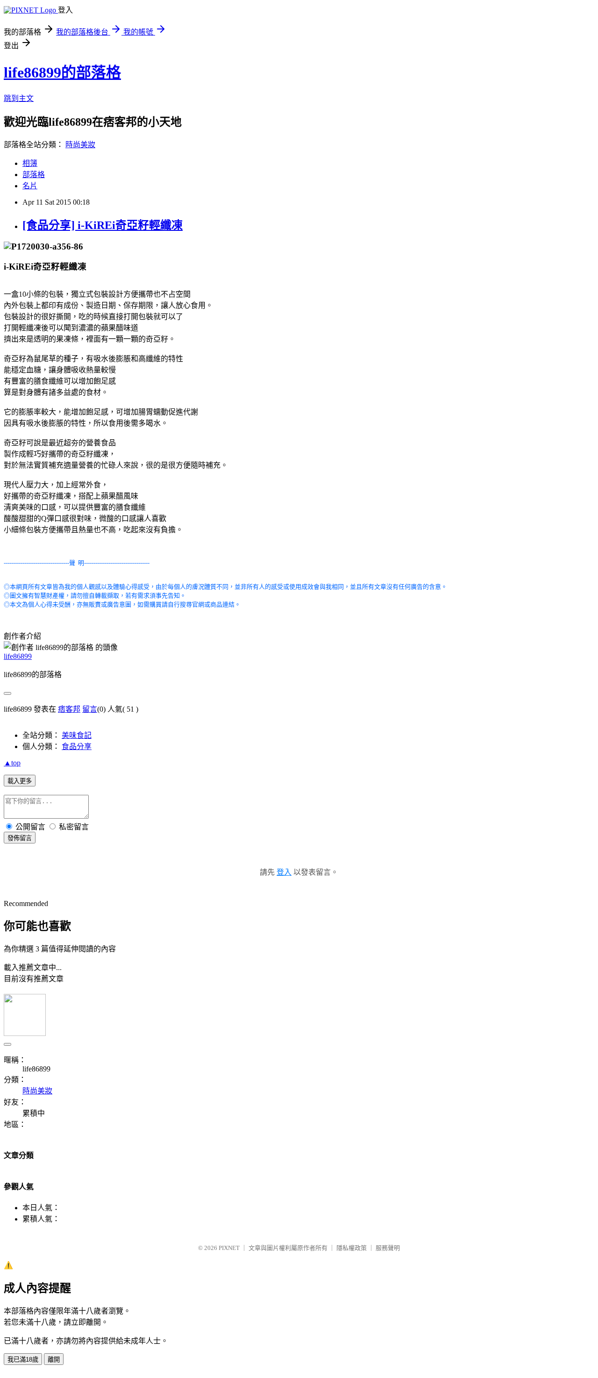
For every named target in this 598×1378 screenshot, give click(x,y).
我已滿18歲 (22, 1359)
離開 (54, 1359)
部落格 (33, 174)
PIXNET (229, 1247)
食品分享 (77, 746)
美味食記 (77, 735)
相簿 (29, 163)
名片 (29, 186)
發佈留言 (19, 838)
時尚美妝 (80, 145)
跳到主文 (19, 98)
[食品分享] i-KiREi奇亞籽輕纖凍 (102, 225)
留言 (89, 709)
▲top (12, 763)
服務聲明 (388, 1247)
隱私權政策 (351, 1247)
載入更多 (19, 781)
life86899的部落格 (62, 72)
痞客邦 (69, 709)
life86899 (18, 656)
